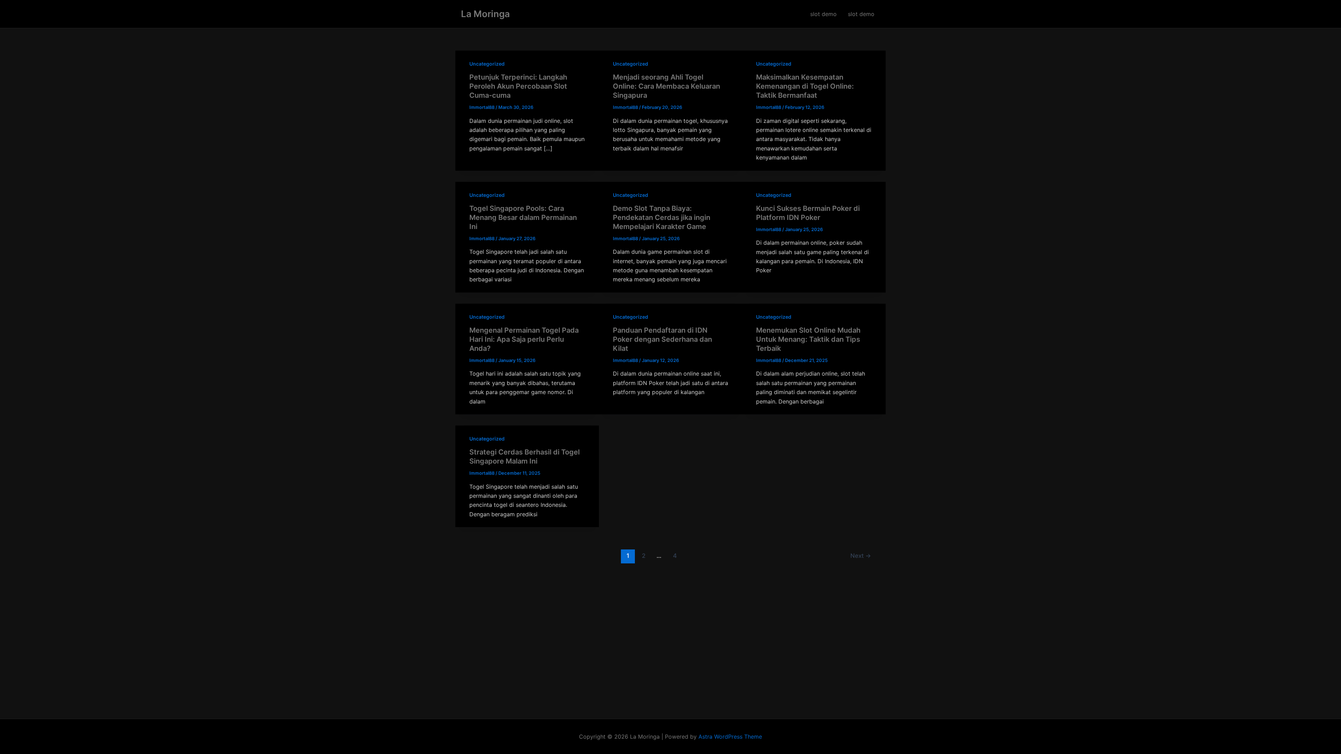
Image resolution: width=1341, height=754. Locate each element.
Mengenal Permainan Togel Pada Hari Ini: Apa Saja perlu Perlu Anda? (524, 339)
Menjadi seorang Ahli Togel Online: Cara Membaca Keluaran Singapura (666, 86)
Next (860, 555)
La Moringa (485, 13)
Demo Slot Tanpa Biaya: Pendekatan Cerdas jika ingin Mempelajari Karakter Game (661, 217)
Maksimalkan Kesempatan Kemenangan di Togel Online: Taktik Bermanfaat (805, 86)
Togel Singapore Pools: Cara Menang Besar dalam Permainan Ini (523, 217)
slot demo (823, 13)
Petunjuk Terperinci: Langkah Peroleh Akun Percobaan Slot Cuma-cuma (518, 86)
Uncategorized (487, 64)
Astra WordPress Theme (730, 736)
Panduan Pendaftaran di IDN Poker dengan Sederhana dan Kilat (662, 339)
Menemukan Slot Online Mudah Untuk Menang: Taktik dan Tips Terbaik (808, 339)
